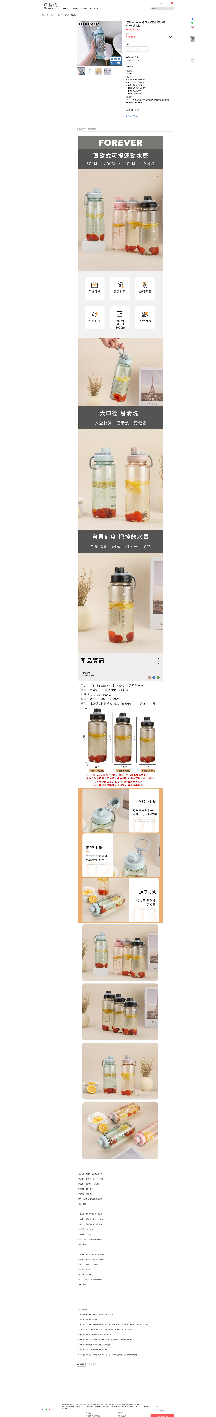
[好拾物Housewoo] (50, 6)
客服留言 (120, 1413)
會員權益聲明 (122, 1416)
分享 (129, 116)
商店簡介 (89, 1413)
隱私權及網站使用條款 (93, 1416)
